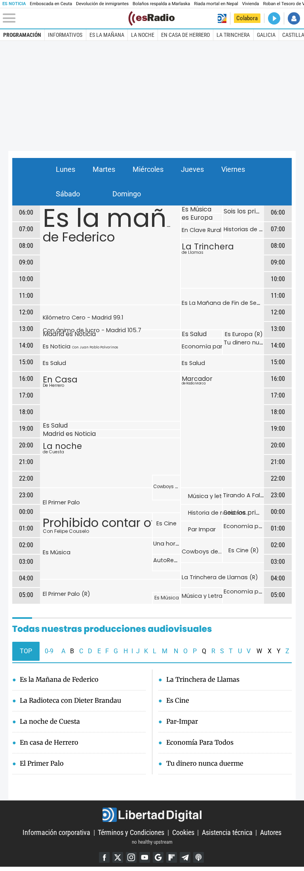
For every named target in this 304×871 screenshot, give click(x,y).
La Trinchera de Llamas (202, 679)
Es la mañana (130, 221)
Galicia (266, 35)
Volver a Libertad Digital (222, 18)
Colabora (247, 18)
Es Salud (54, 363)
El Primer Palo (61, 502)
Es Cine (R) (243, 550)
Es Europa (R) (244, 334)
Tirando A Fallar (245, 495)
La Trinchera (233, 35)
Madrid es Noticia (69, 334)
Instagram (131, 857)
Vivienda (250, 3)
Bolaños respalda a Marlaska (161, 3)
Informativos (65, 35)
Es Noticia (80, 346)
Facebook (104, 857)
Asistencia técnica (227, 832)
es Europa (197, 217)
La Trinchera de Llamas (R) (220, 577)
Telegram (185, 857)
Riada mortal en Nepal (216, 3)
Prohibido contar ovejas (112, 524)
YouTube (144, 857)
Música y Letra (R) (207, 596)
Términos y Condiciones (131, 832)
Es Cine (166, 523)
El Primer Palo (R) (66, 594)
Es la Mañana (106, 35)
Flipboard (171, 857)
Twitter (117, 857)
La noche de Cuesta (50, 721)
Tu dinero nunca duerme (259, 342)
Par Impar (202, 529)
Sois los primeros (250, 211)
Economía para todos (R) (261, 591)
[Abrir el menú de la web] (65, 18)
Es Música (56, 552)
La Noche (142, 35)
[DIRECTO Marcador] (274, 18)
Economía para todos (213, 346)
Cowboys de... (202, 551)
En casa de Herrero (185, 35)
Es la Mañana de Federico (59, 679)
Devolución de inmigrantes (102, 3)
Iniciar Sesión (294, 18)
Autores (270, 832)
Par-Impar (182, 721)
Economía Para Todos (200, 742)
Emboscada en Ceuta (51, 3)
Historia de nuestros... (218, 513)
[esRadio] (151, 18)
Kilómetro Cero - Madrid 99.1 (83, 317)
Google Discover (158, 857)
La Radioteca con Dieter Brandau (70, 700)
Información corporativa (56, 832)
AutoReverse (171, 560)
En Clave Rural (201, 230)
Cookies (183, 832)
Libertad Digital (152, 815)
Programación (22, 35)
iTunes (198, 857)
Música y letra (208, 496)
